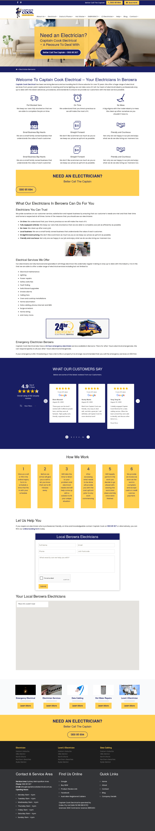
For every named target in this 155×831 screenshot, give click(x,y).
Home (104, 781)
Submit (43, 586)
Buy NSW (64, 785)
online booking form (31, 529)
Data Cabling (77, 698)
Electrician (20, 747)
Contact (133, 16)
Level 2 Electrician (129, 698)
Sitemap (65, 824)
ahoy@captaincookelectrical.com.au (36, 787)
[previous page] (46, 401)
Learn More (25, 705)
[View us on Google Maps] (20, 2)
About (104, 785)
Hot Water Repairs (103, 698)
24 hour (49, 346)
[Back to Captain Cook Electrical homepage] (25, 13)
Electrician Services (52, 698)
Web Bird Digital (74, 828)
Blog (125, 16)
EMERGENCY (93, 16)
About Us (40, 16)
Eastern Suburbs (22, 751)
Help (118, 16)
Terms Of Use (36, 824)
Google (64, 781)
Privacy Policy (22, 824)
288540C (91, 808)
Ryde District (21, 762)
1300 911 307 (112, 526)
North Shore (21, 756)
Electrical (52, 16)
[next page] (138, 401)
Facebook (65, 793)
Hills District (20, 754)
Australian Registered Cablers (73, 796)
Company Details (109, 796)
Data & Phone (65, 16)
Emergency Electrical (25, 698)
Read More (114, 423)
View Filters (28, 406)
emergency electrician (61, 346)
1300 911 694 (26, 189)
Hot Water (79, 16)
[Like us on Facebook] (17, 2)
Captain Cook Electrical (25, 84)
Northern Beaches (23, 759)
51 (83, 437)
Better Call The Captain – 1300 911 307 (60, 52)
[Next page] (88, 437)
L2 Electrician (107, 16)
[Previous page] (66, 437)
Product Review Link (69, 789)
